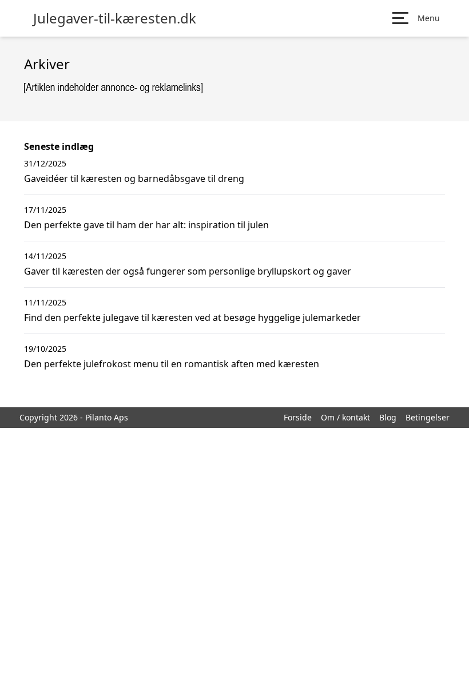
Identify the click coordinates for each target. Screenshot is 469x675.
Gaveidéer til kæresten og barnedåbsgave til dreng (134, 178)
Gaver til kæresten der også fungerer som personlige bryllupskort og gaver (187, 271)
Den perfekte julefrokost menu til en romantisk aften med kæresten (171, 364)
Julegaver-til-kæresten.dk (114, 18)
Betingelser (428, 417)
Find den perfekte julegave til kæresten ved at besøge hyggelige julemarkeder (192, 317)
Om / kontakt (345, 417)
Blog (387, 417)
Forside (298, 417)
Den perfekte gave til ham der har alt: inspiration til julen (146, 225)
